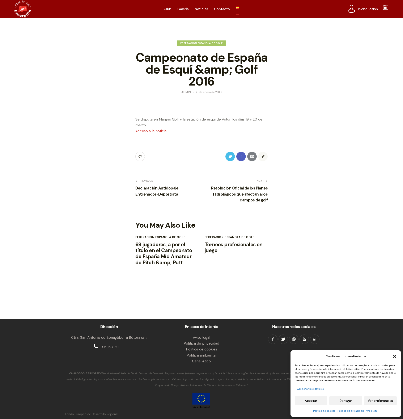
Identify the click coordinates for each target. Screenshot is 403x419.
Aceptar (311, 401)
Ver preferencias (380, 401)
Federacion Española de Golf (201, 43)
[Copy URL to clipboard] (263, 156)
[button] (395, 356)
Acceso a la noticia (150, 131)
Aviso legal (372, 411)
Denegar (345, 401)
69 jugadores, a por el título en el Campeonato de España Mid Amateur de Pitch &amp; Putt (163, 254)
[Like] (140, 156)
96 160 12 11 (111, 347)
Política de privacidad (351, 411)
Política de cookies (324, 411)
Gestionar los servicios (310, 388)
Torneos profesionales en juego (234, 248)
